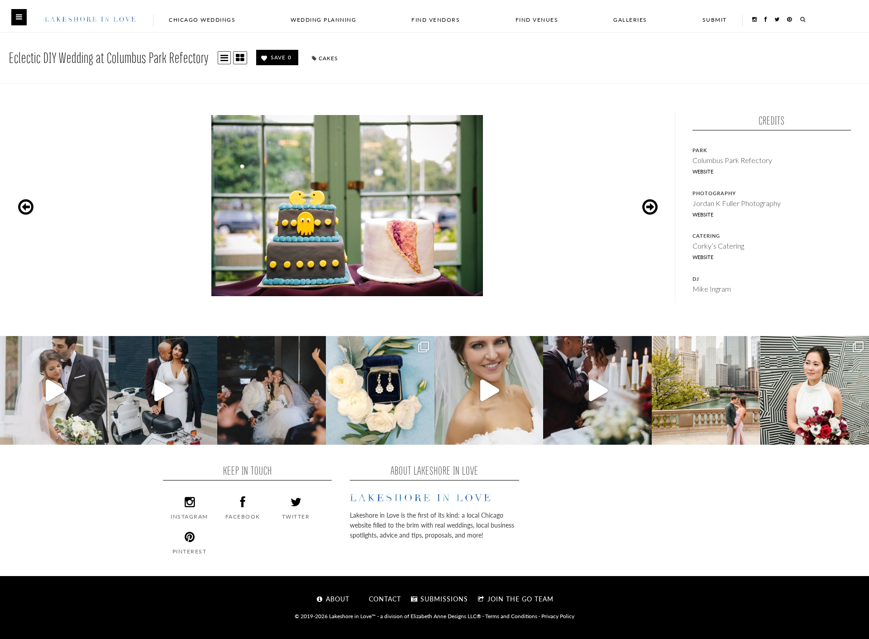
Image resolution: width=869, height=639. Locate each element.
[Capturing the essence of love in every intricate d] (380, 390)
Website (702, 171)
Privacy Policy (557, 616)
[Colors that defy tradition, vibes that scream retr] (597, 390)
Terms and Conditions (511, 616)
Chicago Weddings (202, 20)
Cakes (328, 58)
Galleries (630, 20)
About (336, 598)
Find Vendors (435, 20)
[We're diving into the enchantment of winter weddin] (814, 390)
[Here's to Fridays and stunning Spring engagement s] (706, 390)
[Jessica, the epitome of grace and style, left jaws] (488, 390)
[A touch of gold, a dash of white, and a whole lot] (54, 390)
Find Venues (537, 20)
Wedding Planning (323, 20)
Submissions (443, 598)
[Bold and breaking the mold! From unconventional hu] (163, 390)
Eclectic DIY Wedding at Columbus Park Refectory (109, 57)
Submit (714, 20)
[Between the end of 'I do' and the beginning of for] (271, 390)
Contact (384, 598)
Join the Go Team (519, 598)
